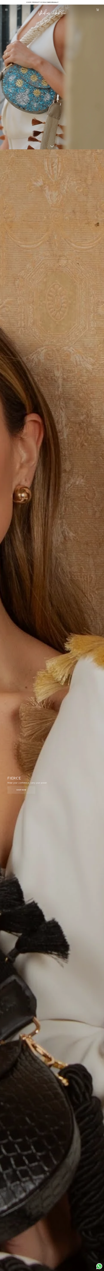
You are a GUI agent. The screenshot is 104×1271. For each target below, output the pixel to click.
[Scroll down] (52, 145)
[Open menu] (9, 10)
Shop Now (21, 790)
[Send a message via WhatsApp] (99, 1266)
